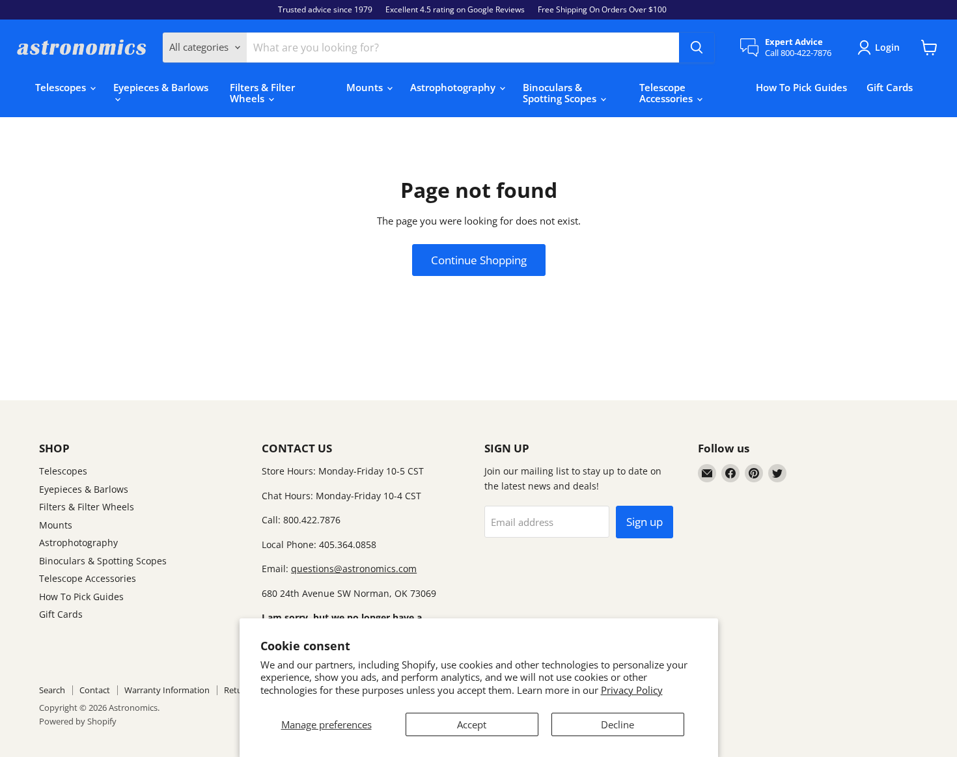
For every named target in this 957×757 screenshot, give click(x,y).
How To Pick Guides (801, 87)
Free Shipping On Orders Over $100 (602, 9)
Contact (94, 690)
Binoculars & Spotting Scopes (561, 93)
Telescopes (62, 87)
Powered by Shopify (78, 721)
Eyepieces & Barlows (160, 87)
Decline (617, 724)
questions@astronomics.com (354, 568)
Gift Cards (890, 87)
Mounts (365, 87)
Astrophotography (454, 87)
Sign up (644, 521)
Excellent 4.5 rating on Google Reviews (455, 9)
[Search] (696, 47)
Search (52, 690)
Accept (471, 724)
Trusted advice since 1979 (325, 9)
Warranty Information (167, 690)
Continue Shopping (479, 260)
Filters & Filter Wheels (262, 93)
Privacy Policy (632, 689)
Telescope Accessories (667, 93)
